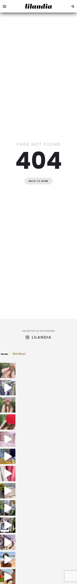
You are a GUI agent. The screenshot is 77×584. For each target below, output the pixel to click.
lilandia (41, 337)
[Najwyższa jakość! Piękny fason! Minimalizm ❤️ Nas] (7, 387)
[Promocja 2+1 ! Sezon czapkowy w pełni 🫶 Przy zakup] (7, 370)
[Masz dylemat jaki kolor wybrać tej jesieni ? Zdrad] (7, 405)
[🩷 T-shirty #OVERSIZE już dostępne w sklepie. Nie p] (7, 508)
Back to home (38, 181)
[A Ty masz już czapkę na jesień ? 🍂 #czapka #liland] (7, 422)
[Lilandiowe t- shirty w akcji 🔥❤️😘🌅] (7, 456)
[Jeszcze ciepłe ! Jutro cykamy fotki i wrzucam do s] (7, 473)
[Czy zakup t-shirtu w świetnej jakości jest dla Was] (7, 525)
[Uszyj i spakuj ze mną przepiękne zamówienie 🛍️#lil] (7, 542)
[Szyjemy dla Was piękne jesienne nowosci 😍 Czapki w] (7, 490)
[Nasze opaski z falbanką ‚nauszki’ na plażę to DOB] (7, 559)
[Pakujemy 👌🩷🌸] (7, 439)
